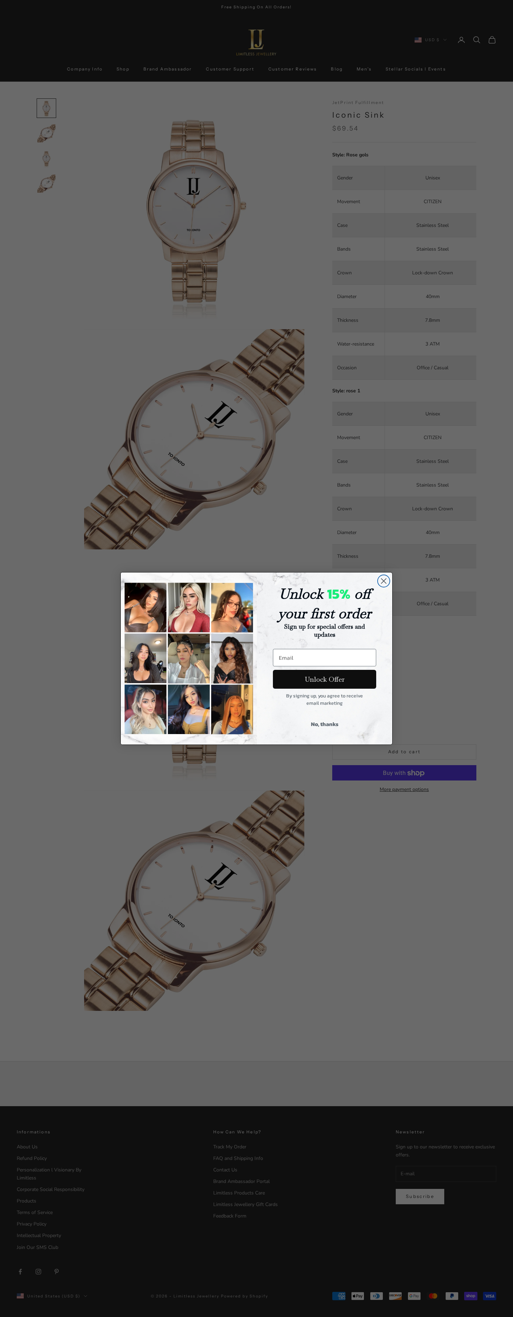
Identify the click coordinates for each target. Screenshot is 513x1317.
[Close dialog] (384, 581)
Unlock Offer (325, 679)
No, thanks (325, 724)
